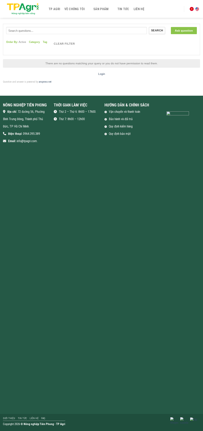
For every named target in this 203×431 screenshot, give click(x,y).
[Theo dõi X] (181, 106)
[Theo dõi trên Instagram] (167, 106)
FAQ (43, 418)
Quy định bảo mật (120, 134)
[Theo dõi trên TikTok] (174, 106)
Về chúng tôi (74, 9)
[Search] (178, 9)
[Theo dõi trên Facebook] (160, 106)
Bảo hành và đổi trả (121, 119)
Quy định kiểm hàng (121, 126)
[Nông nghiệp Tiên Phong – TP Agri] (23, 9)
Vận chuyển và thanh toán (124, 112)
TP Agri (54, 9)
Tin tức (123, 9)
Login (101, 73)
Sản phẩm (101, 9)
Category (34, 41)
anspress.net (45, 81)
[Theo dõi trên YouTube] (188, 106)
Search (157, 30)
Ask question (184, 30)
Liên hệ (139, 9)
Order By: (16, 41)
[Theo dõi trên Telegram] (195, 106)
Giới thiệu (9, 418)
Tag (45, 41)
